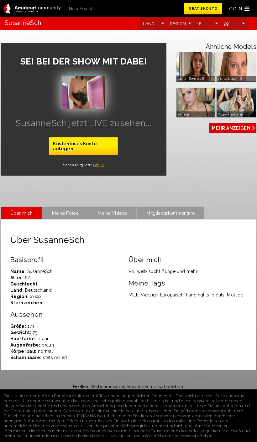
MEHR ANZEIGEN (231, 128)
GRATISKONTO (203, 9)
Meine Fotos (65, 213)
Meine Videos (112, 213)
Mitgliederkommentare (170, 213)
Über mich (21, 213)
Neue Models (82, 8)
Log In (98, 165)
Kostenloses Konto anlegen (75, 146)
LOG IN (234, 8)
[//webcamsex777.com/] (32, 9)
